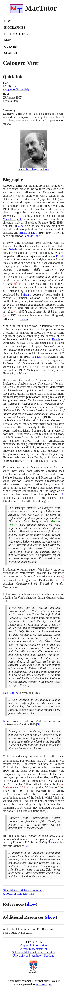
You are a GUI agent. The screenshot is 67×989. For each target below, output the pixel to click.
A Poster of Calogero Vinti (18, 893)
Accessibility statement (33, 948)
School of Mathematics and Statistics (33, 952)
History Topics (17, 33)
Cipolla (22, 225)
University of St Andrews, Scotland (33, 955)
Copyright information (33, 945)
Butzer (7, 721)
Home (9, 21)
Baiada (13, 249)
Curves (10, 46)
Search (10, 52)
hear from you (44, 984)
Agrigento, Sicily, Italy (16, 89)
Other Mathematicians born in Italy (23, 890)
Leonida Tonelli (32, 236)
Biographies (14, 27)
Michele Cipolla (12, 219)
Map (7, 40)
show (31, 904)
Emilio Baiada (27, 232)
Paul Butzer (10, 692)
